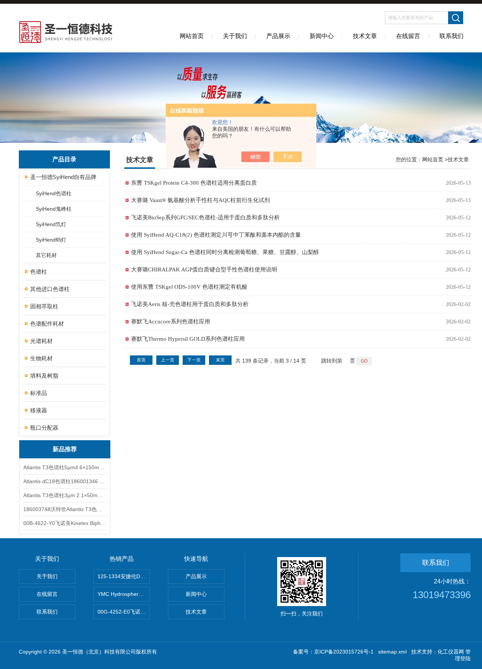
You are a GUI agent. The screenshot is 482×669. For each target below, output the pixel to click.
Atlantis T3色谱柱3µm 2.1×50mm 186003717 (64, 495)
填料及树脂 (44, 375)
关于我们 (235, 36)
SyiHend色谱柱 (54, 193)
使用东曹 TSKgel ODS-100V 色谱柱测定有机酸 (189, 287)
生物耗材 (41, 358)
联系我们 (451, 36)
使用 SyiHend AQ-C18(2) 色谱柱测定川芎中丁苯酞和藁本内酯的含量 (216, 235)
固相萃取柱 (44, 306)
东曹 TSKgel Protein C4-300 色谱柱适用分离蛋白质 (194, 183)
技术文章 (365, 36)
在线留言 (408, 36)
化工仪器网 (451, 652)
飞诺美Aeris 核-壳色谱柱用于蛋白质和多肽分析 (190, 304)
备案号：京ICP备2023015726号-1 (333, 652)
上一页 (167, 360)
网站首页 (192, 36)
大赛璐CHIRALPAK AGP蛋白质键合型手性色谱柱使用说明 (204, 269)
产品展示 (278, 36)
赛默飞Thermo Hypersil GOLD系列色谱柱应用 (188, 339)
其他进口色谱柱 (50, 289)
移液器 (38, 410)
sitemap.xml (392, 652)
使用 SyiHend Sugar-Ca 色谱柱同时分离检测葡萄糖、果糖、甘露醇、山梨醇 (225, 252)
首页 (141, 360)
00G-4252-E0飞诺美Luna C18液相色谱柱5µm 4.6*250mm (124, 612)
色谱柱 (38, 271)
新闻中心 (322, 36)
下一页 (194, 360)
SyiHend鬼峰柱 (54, 209)
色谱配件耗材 (47, 323)
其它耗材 (46, 255)
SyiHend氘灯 (51, 224)
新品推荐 (65, 449)
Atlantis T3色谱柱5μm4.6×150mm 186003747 (64, 467)
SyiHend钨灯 (51, 240)
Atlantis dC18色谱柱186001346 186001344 (64, 481)
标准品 (38, 393)
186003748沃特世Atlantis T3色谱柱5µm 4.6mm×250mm (64, 509)
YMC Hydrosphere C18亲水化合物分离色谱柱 (124, 594)
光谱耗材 (41, 341)
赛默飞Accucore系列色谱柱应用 (170, 321)
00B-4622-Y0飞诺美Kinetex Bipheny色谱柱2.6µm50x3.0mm (64, 523)
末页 (220, 360)
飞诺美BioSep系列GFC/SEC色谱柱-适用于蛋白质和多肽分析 (205, 217)
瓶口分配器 (44, 427)
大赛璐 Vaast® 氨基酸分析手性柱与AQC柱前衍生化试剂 (200, 200)
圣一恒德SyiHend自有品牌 (63, 177)
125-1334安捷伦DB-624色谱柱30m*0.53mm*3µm (124, 576)
